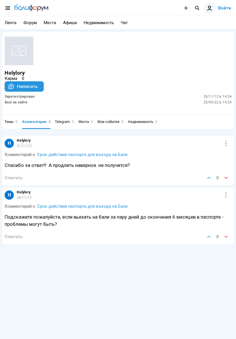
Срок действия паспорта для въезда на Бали (82, 154)
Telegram (64, 122)
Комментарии (36, 122)
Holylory (24, 140)
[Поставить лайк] (209, 178)
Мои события (110, 122)
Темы (11, 122)
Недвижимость (142, 122)
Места (86, 122)
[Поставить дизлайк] (226, 178)
